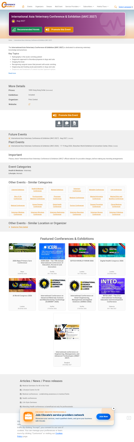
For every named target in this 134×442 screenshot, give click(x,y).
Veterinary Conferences (77, 190)
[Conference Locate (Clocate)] (9, 5)
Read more (12, 73)
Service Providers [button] (72, 7)
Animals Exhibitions (57, 190)
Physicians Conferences (57, 198)
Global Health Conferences (57, 206)
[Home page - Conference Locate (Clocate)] (23, 6)
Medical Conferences (18, 205)
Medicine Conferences (77, 198)
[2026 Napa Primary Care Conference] (22, 251)
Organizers (39, 7)
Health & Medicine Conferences (37, 190)
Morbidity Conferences (96, 190)
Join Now (103, 416)
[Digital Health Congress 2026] (111, 251)
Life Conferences (116, 190)
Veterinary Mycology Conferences (37, 213)
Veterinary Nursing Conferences (97, 213)
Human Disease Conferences (37, 206)
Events (29, 7)
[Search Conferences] (115, 7)
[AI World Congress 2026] (22, 286)
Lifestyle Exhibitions (18, 190)
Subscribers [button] (88, 7)
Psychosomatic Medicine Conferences (37, 198)
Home (10, 40)
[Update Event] (9, 138)
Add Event (58, 7)
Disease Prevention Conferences (96, 206)
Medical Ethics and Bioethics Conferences (116, 198)
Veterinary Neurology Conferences (77, 213)
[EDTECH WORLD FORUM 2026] (82, 251)
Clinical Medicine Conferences (116, 206)
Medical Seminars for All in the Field (35, 386)
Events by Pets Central (19, 227)
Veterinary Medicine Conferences (17, 213)
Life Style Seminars (29, 402)
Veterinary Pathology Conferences (116, 213)
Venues (49, 7)
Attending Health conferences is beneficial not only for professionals (47, 407)
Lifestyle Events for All (30, 390)
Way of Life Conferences (18, 198)
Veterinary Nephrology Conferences (57, 213)
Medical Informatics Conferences (96, 198)
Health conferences (29, 398)
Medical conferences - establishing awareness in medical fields (45, 394)
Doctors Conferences (77, 205)
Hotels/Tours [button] (102, 7)
